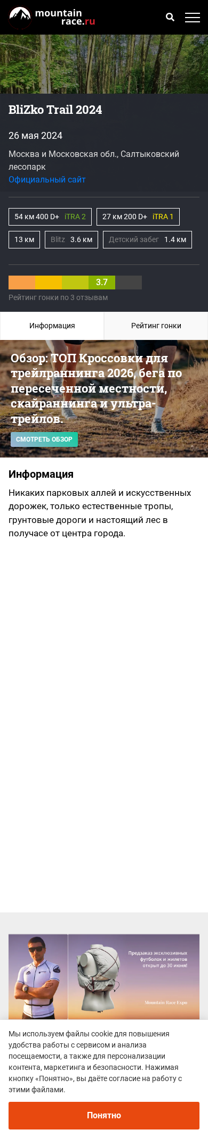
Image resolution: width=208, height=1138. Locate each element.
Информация (52, 325)
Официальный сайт (47, 180)
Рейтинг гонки (156, 325)
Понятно (104, 1115)
